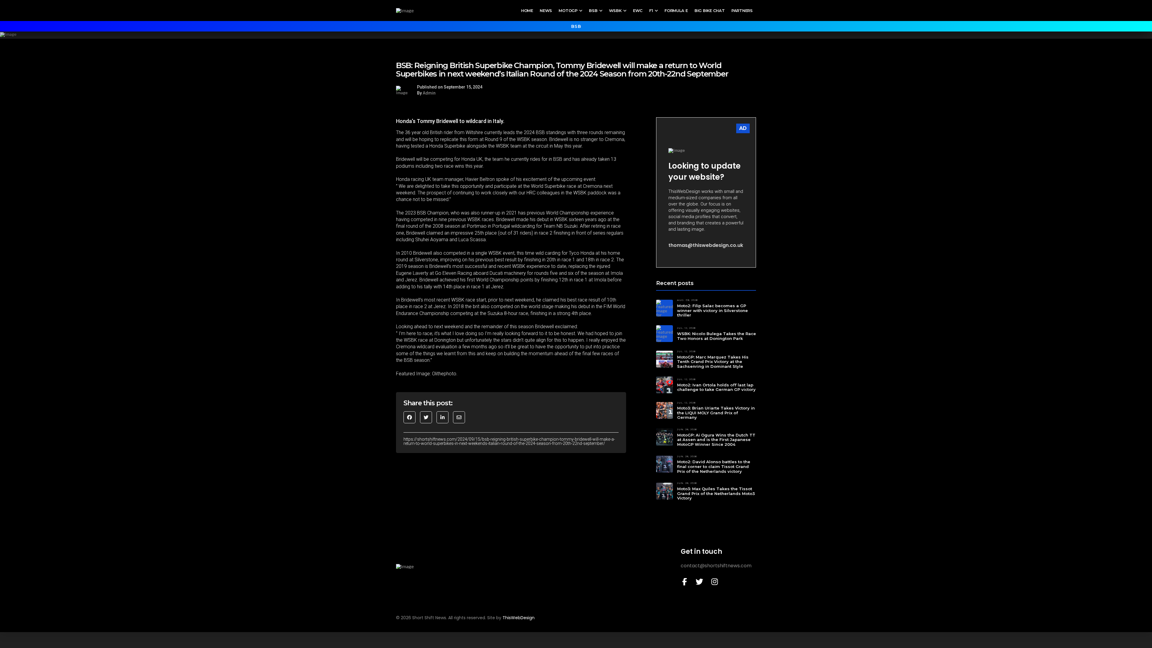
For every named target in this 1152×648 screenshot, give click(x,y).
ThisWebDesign (518, 618)
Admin (429, 93)
